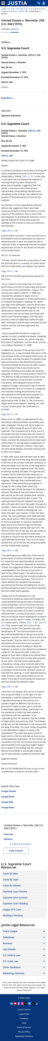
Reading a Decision (13, 915)
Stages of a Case (12, 909)
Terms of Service (24, 1027)
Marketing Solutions (13, 973)
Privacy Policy (24, 1032)
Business (7, 943)
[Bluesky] (29, 1003)
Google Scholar (8, 791)
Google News (7, 807)
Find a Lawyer (10, 931)
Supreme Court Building (15, 903)
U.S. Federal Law (11, 955)
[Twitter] (33, 1003)
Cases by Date (10, 873)
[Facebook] (18, 1003)
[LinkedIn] (11, 1003)
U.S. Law (10, 9)
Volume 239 (23, 11)
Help (24, 1023)
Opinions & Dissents (11, 115)
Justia (3, 9)
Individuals (8, 937)
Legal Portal (24, 1014)
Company (24, 1018)
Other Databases (12, 967)
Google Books (8, 796)
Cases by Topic (11, 879)
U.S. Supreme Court (37, 9)
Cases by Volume (12, 885)
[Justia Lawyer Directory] (36, 1003)
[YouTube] (15, 1003)
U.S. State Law (10, 961)
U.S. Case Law (22, 9)
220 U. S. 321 (28, 176)
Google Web (7, 802)
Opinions (14, 29)
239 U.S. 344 (34, 130)
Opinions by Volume (9, 11)
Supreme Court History (15, 891)
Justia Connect (24, 1010)
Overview (5, 29)
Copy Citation (16, 850)
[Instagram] (22, 1003)
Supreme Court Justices (15, 897)
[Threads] (25, 1003)
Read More (6, 98)
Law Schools (9, 949)
